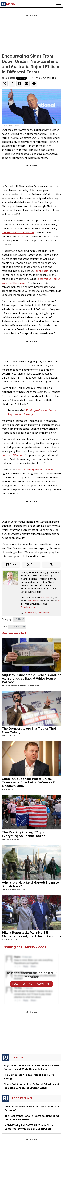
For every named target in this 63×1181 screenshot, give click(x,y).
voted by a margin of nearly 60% (34, 469)
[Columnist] (11, 578)
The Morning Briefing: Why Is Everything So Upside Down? (23, 834)
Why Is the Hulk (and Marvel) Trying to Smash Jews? (30, 884)
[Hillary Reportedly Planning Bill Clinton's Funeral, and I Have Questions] (31, 912)
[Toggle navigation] (59, 3)
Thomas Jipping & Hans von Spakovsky (21, 686)
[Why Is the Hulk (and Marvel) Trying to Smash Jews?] (31, 862)
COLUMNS (19, 619)
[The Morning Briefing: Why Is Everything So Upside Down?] (31, 812)
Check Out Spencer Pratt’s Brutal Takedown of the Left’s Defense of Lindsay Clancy (28, 782)
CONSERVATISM (17, 627)
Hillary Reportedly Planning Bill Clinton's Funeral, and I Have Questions (31, 934)
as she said (42, 271)
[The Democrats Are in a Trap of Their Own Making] (31, 708)
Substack (45, 597)
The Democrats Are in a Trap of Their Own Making (29, 730)
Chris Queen (8, 78)
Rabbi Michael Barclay (13, 890)
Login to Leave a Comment (31, 984)
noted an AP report (13, 455)
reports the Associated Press (18, 232)
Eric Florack (8, 736)
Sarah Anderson (10, 839)
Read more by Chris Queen (36, 612)
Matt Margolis (9, 789)
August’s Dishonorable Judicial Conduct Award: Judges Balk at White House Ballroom (31, 678)
